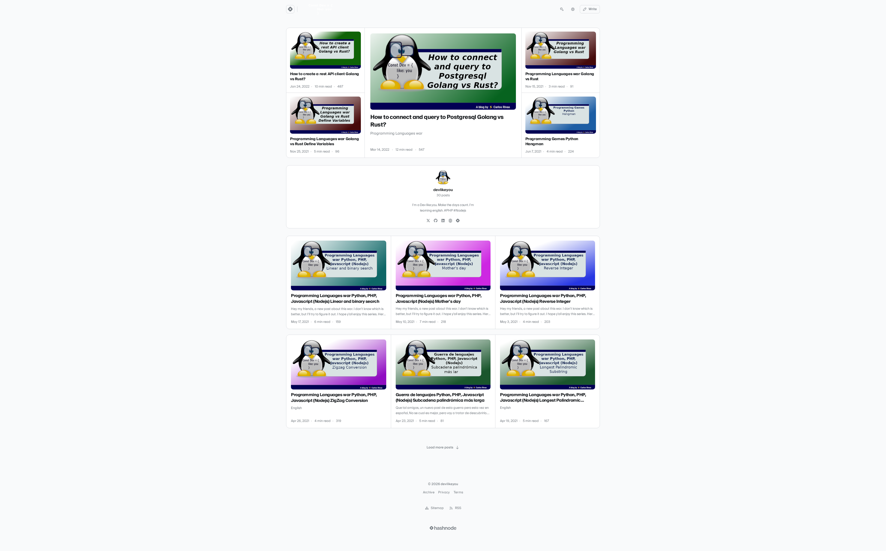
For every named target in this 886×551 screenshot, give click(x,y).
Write (593, 9)
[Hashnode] (457, 221)
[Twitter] (428, 221)
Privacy (444, 492)
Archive (428, 492)
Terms (458, 492)
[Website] (450, 221)
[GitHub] (435, 221)
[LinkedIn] (443, 221)
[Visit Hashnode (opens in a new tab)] (443, 528)
